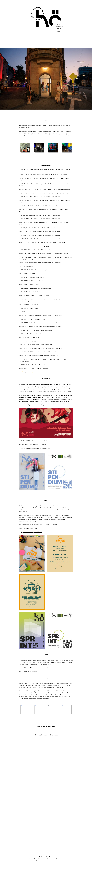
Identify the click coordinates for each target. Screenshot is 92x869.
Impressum (50, 858)
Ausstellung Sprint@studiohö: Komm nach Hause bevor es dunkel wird (48, 359)
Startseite (31, 858)
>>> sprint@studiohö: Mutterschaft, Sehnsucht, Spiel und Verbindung (36, 667)
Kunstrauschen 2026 (40, 319)
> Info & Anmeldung (66, 253)
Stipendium (40, 262)
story (59, 31)
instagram (52, 726)
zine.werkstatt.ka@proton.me (26, 301)
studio (59, 24)
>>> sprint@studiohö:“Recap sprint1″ (28, 671)
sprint (59, 28)
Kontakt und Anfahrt (58, 858)
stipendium (59, 26)
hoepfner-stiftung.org (52, 860)
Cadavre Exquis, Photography (38, 364)
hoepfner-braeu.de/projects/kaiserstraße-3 (39, 698)
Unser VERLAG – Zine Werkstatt (59, 257)
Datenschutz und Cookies (40, 858)
